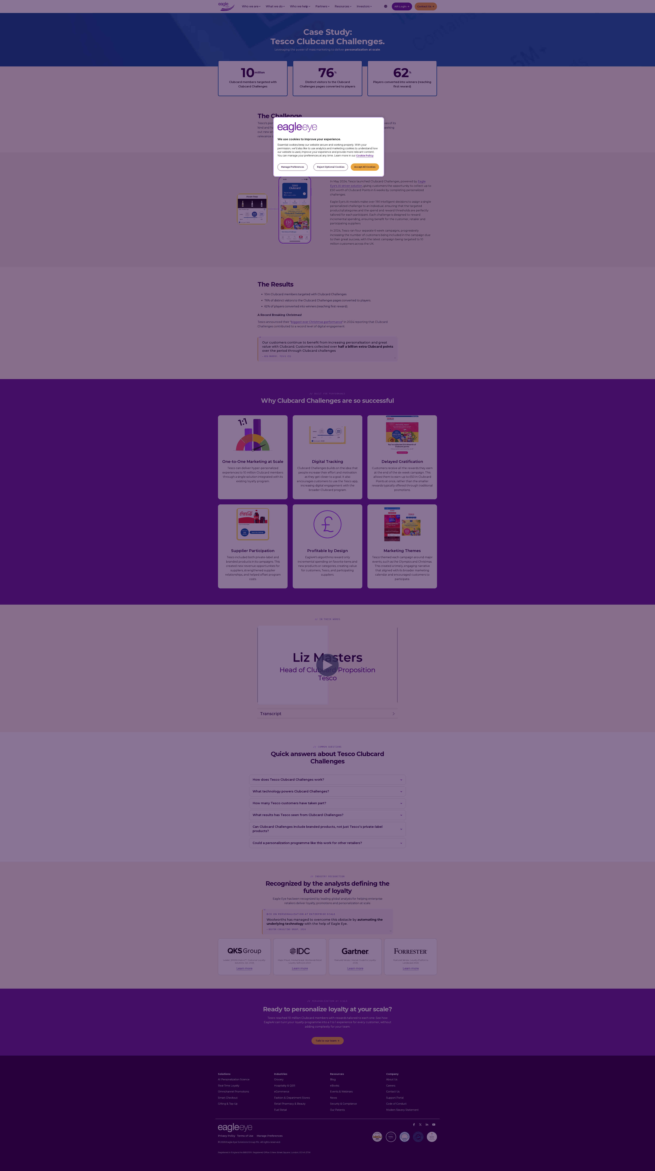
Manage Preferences (292, 167)
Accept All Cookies (364, 167)
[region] (328, 147)
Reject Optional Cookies (330, 167)
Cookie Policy (364, 155)
